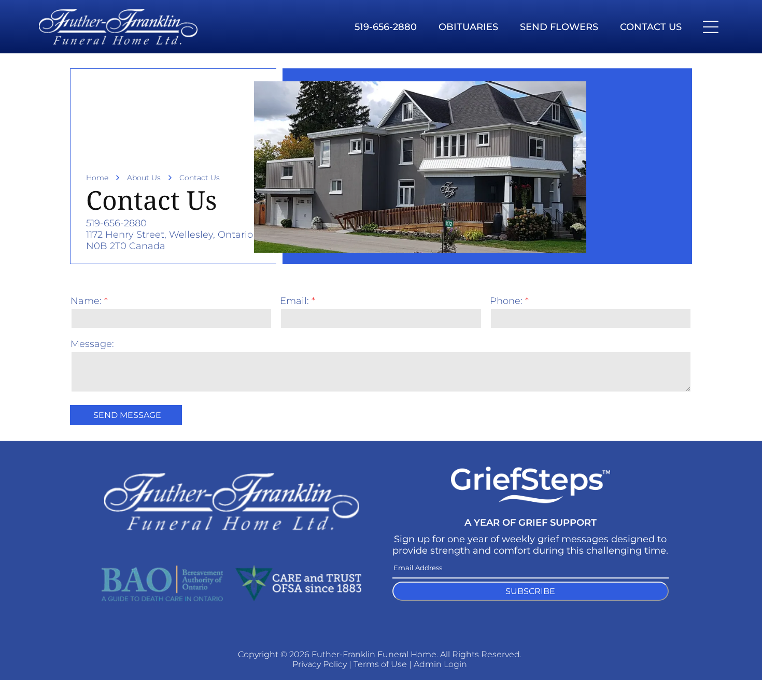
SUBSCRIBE (530, 591)
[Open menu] (710, 27)
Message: (92, 344)
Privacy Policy (319, 664)
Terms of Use (380, 664)
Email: (294, 301)
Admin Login (440, 664)
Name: (86, 301)
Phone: (506, 301)
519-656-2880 (116, 223)
